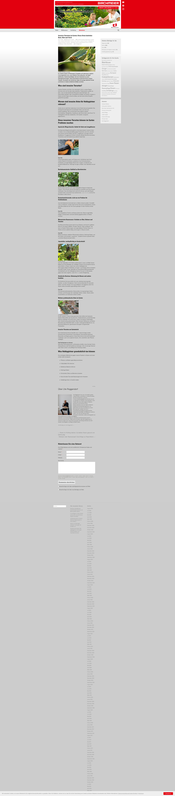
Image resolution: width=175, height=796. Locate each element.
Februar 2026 (90, 521)
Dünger (104, 69)
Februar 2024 (90, 572)
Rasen (112, 83)
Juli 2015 (89, 784)
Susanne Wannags (106, 116)
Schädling (104, 90)
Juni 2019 (89, 688)
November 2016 (90, 754)
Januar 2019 (89, 699)
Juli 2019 (89, 686)
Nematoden (114, 79)
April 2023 (89, 593)
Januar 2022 (90, 623)
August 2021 (90, 633)
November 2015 (90, 780)
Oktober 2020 (90, 654)
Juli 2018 (89, 712)
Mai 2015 (89, 786)
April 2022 (89, 616)
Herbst (103, 73)
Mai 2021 (89, 640)
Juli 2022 (89, 610)
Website (60, 457)
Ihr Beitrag (73, 30)
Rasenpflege (106, 88)
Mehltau (103, 79)
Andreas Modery (105, 104)
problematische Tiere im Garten (85, 42)
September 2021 (91, 631)
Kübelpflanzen (107, 77)
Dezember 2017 (90, 727)
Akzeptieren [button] (168, 793)
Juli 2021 (89, 635)
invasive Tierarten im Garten (64, 42)
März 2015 (89, 790)
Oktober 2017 (90, 731)
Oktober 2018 (90, 705)
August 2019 (90, 684)
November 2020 (90, 652)
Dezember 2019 (90, 676)
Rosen (112, 88)
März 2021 (89, 644)
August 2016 (90, 761)
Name (60, 452)
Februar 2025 (90, 546)
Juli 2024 (89, 561)
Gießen (115, 70)
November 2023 (90, 578)
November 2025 (90, 527)
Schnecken (117, 88)
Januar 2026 (90, 523)
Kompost (113, 73)
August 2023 (90, 584)
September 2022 (91, 606)
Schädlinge (110, 91)
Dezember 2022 (90, 601)
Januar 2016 (89, 775)
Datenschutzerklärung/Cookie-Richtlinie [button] (127, 793)
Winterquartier (113, 94)
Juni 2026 (89, 512)
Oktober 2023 (90, 580)
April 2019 (89, 693)
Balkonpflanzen (104, 60)
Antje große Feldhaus (106, 106)
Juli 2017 (89, 737)
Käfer (108, 74)
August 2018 (90, 710)
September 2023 (91, 582)
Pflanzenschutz (104, 83)
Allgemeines (68, 39)
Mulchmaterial (108, 79)
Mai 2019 (89, 691)
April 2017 (89, 744)
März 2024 (89, 570)
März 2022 (89, 618)
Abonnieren (82, 30)
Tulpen (112, 92)
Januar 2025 (90, 548)
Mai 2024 (89, 565)
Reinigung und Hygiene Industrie (109, 49)
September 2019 (90, 682)
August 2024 (90, 559)
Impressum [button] (141, 793)
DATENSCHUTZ (74, 4)
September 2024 (91, 557)
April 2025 (89, 542)
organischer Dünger (109, 81)
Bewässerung (109, 60)
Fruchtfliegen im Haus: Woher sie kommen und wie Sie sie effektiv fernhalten (76, 515)
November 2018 (90, 703)
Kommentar (61, 460)
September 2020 (91, 657)
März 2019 (89, 695)
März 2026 (89, 519)
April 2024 (89, 568)
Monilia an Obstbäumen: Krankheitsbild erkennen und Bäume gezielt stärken (76, 510)
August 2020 (90, 659)
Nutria (77, 42)
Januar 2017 (89, 750)
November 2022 (90, 604)
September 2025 (91, 531)
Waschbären (69, 43)
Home (56, 30)
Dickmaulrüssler (113, 66)
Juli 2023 (89, 587)
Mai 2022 (89, 614)
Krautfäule (104, 74)
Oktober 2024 (90, 555)
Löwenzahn (116, 77)
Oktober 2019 (90, 680)
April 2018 (89, 718)
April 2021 (89, 642)
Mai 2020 (89, 665)
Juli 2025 (89, 536)
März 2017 (89, 746)
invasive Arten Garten (75, 41)
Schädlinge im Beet (62, 43)
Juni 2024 (89, 563)
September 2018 (90, 707)
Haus (103, 47)
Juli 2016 (89, 763)
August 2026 (90, 508)
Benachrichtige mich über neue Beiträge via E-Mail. (71, 489)
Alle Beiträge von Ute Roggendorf (66, 425)
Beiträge (93, 386)
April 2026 (89, 517)
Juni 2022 (89, 612)
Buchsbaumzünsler (81, 39)
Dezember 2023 (90, 576)
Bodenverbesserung (106, 64)
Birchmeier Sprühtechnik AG (108, 108)
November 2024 (90, 553)
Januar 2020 (90, 674)
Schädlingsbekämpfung (107, 51)
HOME (57, 4)
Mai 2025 (89, 540)
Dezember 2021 (90, 625)
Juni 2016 (89, 765)
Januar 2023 (90, 599)
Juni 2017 (89, 739)
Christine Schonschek (106, 110)
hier (78, 272)
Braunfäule (113, 64)
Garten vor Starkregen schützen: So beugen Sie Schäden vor (75, 525)
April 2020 (89, 667)
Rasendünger (111, 86)
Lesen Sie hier (85, 192)
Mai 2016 (89, 767)
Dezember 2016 (90, 752)
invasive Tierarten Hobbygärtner (87, 41)
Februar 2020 (90, 671)
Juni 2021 (89, 638)
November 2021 (90, 627)
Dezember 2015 (90, 777)
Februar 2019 (90, 697)
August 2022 (90, 608)
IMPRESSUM (67, 4)
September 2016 (90, 758)
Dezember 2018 (90, 701)
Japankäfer (73, 42)
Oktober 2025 (90, 529)
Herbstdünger (107, 73)
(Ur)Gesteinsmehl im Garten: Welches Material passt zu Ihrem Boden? (76, 520)
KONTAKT (61, 4)
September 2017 (90, 733)
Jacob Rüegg (104, 112)
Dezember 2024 (90, 551)
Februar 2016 (90, 773)
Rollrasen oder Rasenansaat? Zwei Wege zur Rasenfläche (77, 437)
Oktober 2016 (90, 756)
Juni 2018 (89, 714)
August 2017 (90, 735)
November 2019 (90, 678)
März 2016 (89, 771)
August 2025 (90, 534)
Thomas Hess (105, 118)
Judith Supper (105, 114)
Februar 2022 (90, 621)
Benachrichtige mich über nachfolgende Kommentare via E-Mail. (74, 486)
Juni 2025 (89, 538)
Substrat (108, 92)
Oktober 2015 (90, 782)
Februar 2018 (90, 722)
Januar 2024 (90, 574)
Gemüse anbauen (110, 70)
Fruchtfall (108, 68)
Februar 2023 (90, 597)
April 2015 (89, 788)
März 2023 (89, 595)
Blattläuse (106, 62)
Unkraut (115, 92)
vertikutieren (104, 94)
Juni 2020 (89, 663)
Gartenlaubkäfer (113, 68)
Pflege (108, 83)
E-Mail (60, 455)
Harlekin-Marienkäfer (65, 41)
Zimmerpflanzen (104, 95)
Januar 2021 (90, 648)
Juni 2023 (89, 589)
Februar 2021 (90, 646)
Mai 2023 (89, 591)
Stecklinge (115, 90)
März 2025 (89, 544)
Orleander (116, 81)
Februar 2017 (90, 748)
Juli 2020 (89, 661)
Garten (72, 39)
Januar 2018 (89, 724)
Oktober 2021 (90, 629)
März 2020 (89, 669)
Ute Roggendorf (78, 43)
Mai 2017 (89, 741)
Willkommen (64, 30)
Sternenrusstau (104, 92)
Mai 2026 (89, 515)
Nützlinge (104, 81)
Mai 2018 (89, 716)
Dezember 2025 (90, 525)
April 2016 (89, 769)
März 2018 (89, 720)
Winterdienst (108, 94)
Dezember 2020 (90, 650)
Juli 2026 (89, 510)
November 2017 (90, 729)
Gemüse (104, 71)
